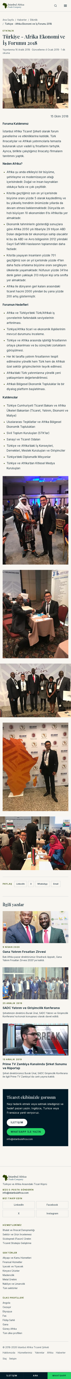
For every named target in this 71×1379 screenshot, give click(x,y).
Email (55, 884)
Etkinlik (34, 19)
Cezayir (7, 1307)
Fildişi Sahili (9, 1320)
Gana (5, 1324)
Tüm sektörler (10, 1288)
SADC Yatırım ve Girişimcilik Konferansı (31, 1008)
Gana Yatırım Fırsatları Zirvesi (24, 951)
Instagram (52, 1213)
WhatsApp (42, 884)
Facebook (52, 1204)
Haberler (22, 19)
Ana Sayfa (8, 19)
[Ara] (55, 5)
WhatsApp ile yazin (26, 1131)
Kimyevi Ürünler (11, 1270)
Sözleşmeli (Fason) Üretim (17, 1238)
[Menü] (65, 5)
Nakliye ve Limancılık (14, 1283)
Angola (6, 1302)
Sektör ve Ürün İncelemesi (17, 1234)
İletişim (17, 1122)
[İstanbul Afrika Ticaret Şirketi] (13, 6)
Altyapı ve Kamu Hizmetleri (17, 1257)
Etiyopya (7, 1311)
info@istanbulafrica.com (20, 1139)
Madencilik (8, 1275)
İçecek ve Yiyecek (13, 1266)
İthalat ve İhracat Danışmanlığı (19, 1230)
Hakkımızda (9, 1352)
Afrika (50, 1352)
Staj (5, 1358)
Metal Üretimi (10, 1279)
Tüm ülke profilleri (12, 1333)
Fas (4, 1315)
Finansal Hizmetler (12, 1262)
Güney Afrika (10, 1328)
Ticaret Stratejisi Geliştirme (17, 1243)
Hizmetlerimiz (25, 1352)
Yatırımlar (39, 1352)
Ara (35, 1375)
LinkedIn (20, 884)
